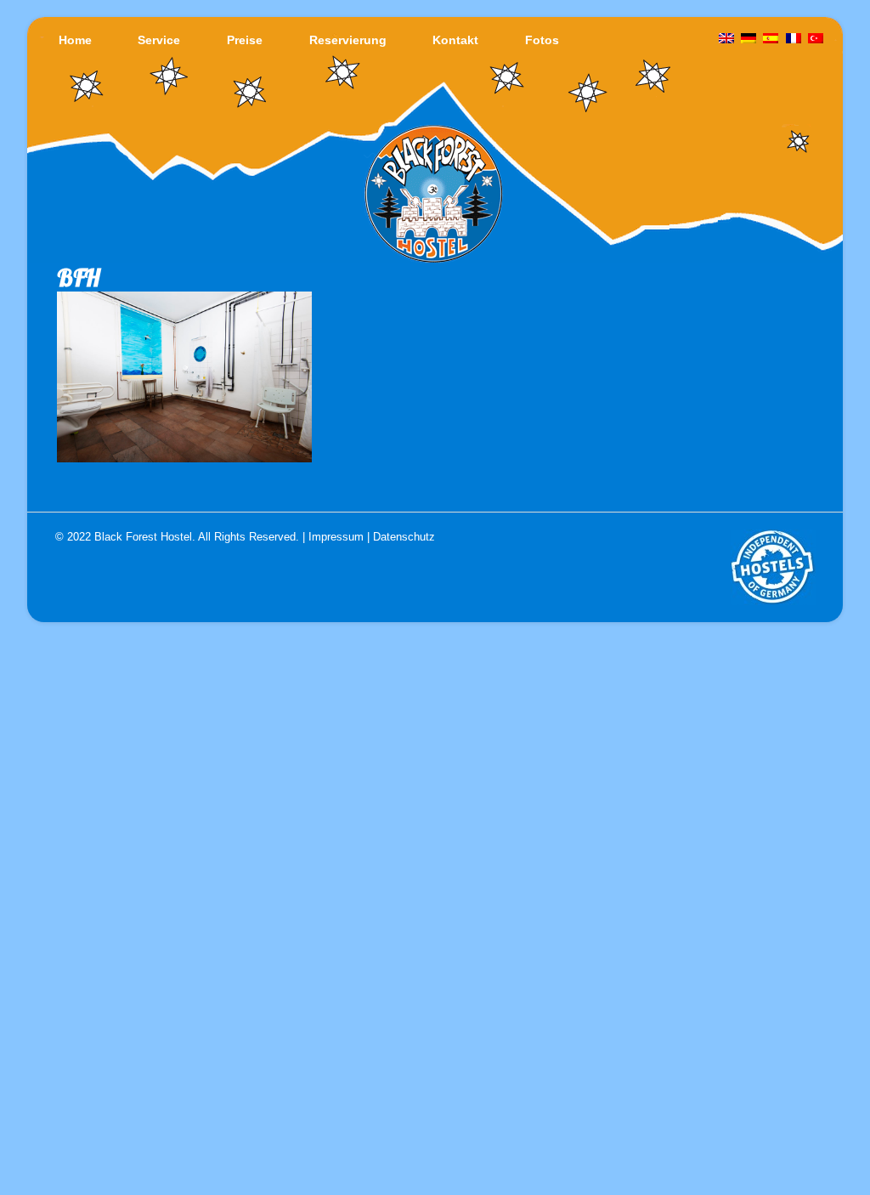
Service (159, 40)
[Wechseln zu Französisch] (793, 39)
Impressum (336, 536)
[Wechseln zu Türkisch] (815, 39)
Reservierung (348, 40)
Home (75, 40)
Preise (245, 40)
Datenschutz (404, 536)
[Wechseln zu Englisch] (726, 39)
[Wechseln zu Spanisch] (771, 39)
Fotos (542, 40)
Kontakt (455, 40)
